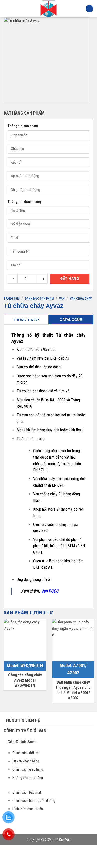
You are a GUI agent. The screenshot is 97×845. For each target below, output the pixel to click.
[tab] (26, 319)
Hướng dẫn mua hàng (27, 777)
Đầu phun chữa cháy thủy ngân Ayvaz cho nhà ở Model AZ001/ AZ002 (73, 690)
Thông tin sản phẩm (23, 126)
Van (62, 298)
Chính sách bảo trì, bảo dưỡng (33, 800)
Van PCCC (49, 591)
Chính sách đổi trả (25, 753)
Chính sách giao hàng (27, 769)
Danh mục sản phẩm (39, 298)
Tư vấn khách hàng (25, 761)
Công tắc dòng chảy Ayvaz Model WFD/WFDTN (25, 680)
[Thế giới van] (48, 8)
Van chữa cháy (81, 298)
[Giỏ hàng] (89, 9)
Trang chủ (12, 298)
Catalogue (71, 320)
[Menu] (6, 8)
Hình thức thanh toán (27, 809)
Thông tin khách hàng (24, 202)
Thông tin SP (26, 320)
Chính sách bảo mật (26, 792)
